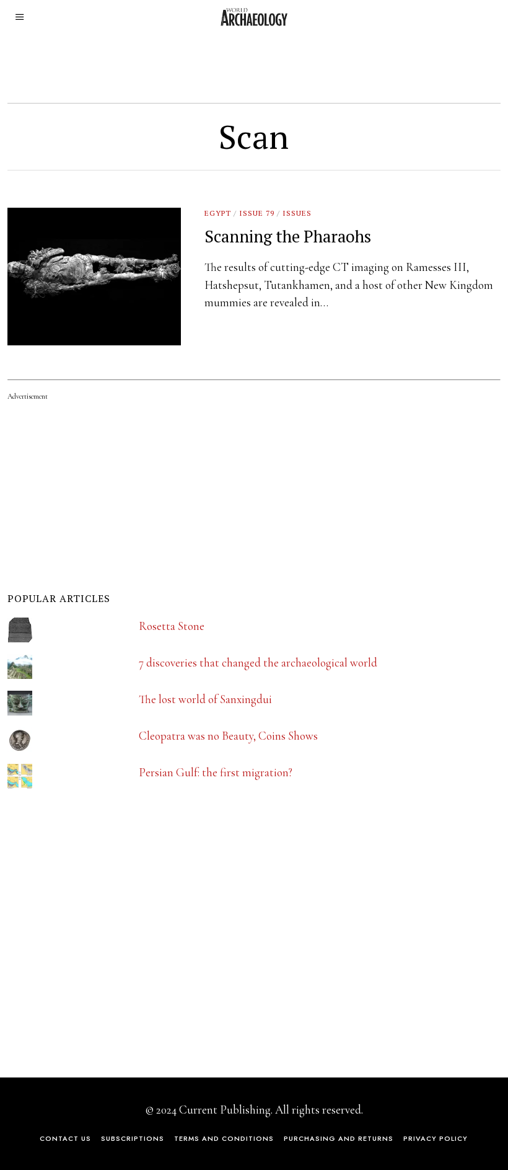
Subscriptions (132, 1138)
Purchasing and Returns (338, 1138)
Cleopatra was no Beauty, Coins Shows (228, 736)
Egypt (217, 213)
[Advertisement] (100, 944)
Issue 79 (256, 213)
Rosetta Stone (171, 626)
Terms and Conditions (224, 1138)
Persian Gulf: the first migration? (215, 772)
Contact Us (65, 1138)
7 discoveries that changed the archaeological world (258, 662)
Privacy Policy (435, 1138)
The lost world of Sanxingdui (205, 699)
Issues (297, 213)
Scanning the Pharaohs (287, 236)
